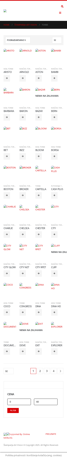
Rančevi (22, 69)
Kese (5, 69)
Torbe (10, 69)
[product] (10, 55)
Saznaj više (7, 78)
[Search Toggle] (62, 6)
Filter (13, 410)
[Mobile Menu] (60, 13)
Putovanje (55, 186)
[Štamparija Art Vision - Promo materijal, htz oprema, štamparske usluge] (13, 10)
